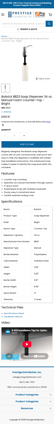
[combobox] (23, 24)
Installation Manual (13, 316)
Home (4, 36)
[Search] (49, 24)
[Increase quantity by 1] (24, 135)
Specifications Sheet (14, 313)
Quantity (6, 130)
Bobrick (7, 111)
